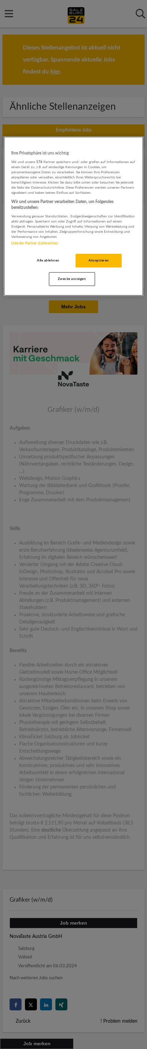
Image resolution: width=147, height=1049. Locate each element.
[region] (74, 216)
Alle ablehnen (48, 260)
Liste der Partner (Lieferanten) (34, 243)
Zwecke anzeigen (72, 278)
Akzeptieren (99, 260)
